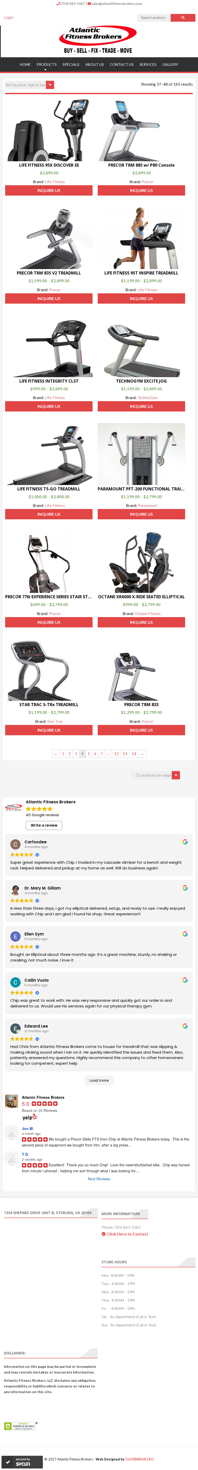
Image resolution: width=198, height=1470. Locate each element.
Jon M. (28, 1128)
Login (9, 17)
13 (125, 753)
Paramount (147, 505)
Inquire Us (48, 190)
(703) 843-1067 (73, 4)
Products (47, 64)
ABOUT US (94, 64)
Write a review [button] (44, 825)
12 (116, 753)
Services (147, 64)
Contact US (122, 64)
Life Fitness (55, 181)
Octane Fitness (148, 613)
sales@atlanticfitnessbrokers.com (117, 4)
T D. (25, 1154)
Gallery (170, 64)
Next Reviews (99, 1178)
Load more (99, 1080)
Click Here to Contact (127, 1233)
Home (25, 64)
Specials (71, 64)
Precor (147, 181)
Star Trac (55, 721)
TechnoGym (147, 397)
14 (133, 753)
